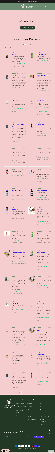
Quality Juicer (39, 209)
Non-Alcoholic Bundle (41, 150)
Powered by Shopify (34, 448)
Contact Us (42, 424)
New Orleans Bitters (41, 190)
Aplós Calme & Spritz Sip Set (42, 92)
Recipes (42, 406)
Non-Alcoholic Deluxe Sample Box (19, 263)
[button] (3, 6)
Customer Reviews (44, 416)
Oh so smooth (40, 303)
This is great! (15, 303)
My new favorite (40, 252)
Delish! (13, 373)
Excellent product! (16, 278)
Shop (29, 409)
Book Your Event (43, 413)
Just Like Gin (15, 100)
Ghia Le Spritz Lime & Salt (41, 268)
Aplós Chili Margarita (40, 62)
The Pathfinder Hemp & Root (18, 176)
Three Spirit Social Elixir (41, 135)
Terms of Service (32, 419)
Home (29, 403)
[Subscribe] (28, 436)
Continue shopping (27, 27)
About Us (30, 406)
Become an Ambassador (43, 420)
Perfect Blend (15, 329)
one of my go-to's (41, 54)
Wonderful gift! (40, 124)
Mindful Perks (43, 409)
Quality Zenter (15, 233)
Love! (37, 233)
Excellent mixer (40, 354)
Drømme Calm (15, 89)
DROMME (14, 75)
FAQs (29, 413)
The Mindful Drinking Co (25, 448)
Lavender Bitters (16, 209)
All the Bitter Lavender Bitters (18, 218)
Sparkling (14, 54)
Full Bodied (39, 373)
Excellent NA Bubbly (41, 171)
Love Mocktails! (16, 150)
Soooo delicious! (40, 100)
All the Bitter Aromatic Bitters (18, 200)
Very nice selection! (41, 278)
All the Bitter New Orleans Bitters (43, 199)
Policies (29, 416)
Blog (41, 403)
